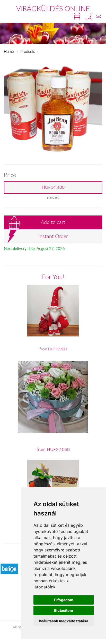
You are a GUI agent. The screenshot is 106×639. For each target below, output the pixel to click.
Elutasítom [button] (63, 610)
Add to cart (53, 222)
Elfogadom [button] (63, 600)
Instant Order (53, 236)
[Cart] (77, 16)
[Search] (88, 16)
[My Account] (98, 16)
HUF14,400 (53, 187)
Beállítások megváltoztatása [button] (63, 621)
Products (27, 51)
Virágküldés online (53, 8)
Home (9, 51)
